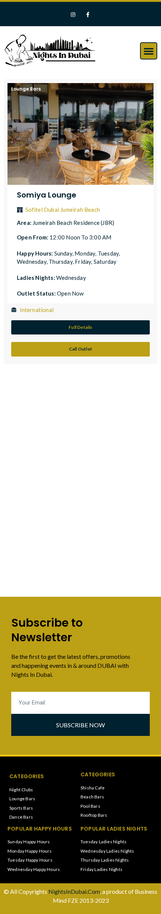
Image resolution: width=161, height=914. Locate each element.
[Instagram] (73, 14)
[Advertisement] (62, 427)
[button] (148, 50)
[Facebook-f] (87, 14)
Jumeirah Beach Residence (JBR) (73, 222)
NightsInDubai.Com (74, 891)
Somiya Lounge (47, 195)
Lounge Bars (26, 89)
